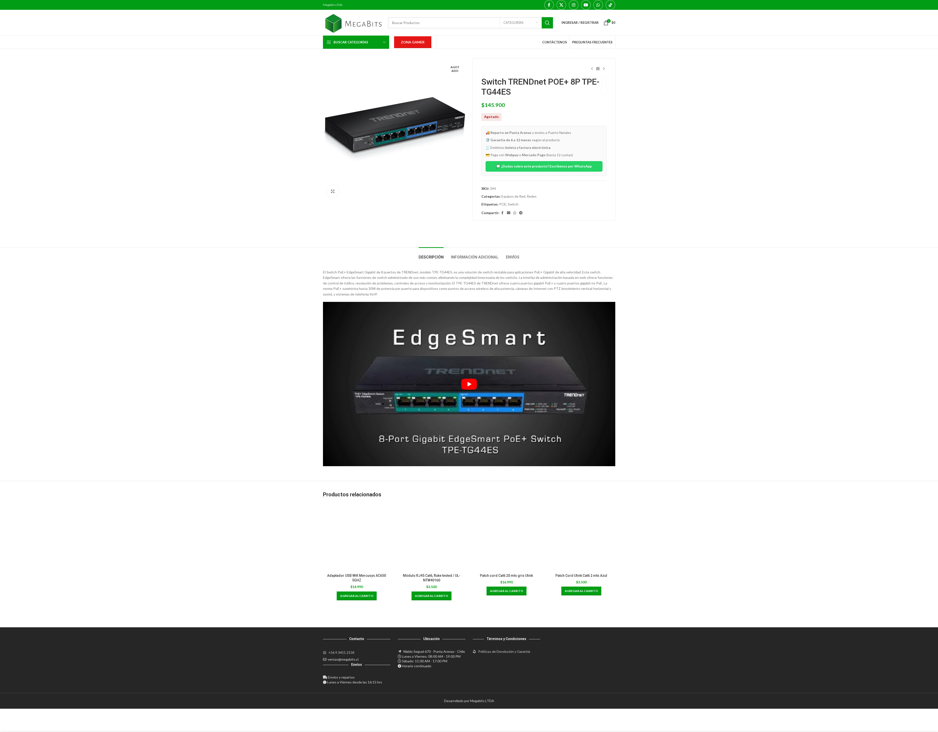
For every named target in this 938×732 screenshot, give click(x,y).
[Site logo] (353, 22)
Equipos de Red (513, 196)
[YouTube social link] (586, 5)
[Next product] (604, 69)
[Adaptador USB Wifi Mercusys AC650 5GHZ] (357, 537)
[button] (357, 595)
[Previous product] (592, 69)
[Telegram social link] (521, 213)
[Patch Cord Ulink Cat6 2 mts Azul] (581, 537)
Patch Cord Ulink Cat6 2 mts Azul (581, 576)
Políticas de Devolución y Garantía (504, 651)
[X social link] (561, 5)
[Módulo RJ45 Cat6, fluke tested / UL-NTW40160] (431, 537)
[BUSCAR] (547, 22)
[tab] (431, 254)
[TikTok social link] (610, 5)
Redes (532, 196)
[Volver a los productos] (598, 69)
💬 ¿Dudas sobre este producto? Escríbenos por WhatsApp (544, 166)
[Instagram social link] (573, 5)
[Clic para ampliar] (333, 191)
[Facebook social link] (549, 5)
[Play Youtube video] (469, 384)
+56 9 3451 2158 (341, 652)
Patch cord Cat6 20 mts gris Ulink (506, 576)
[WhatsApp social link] (598, 5)
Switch (513, 204)
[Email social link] (508, 213)
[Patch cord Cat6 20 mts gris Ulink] (506, 537)
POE (502, 204)
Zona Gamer (412, 42)
